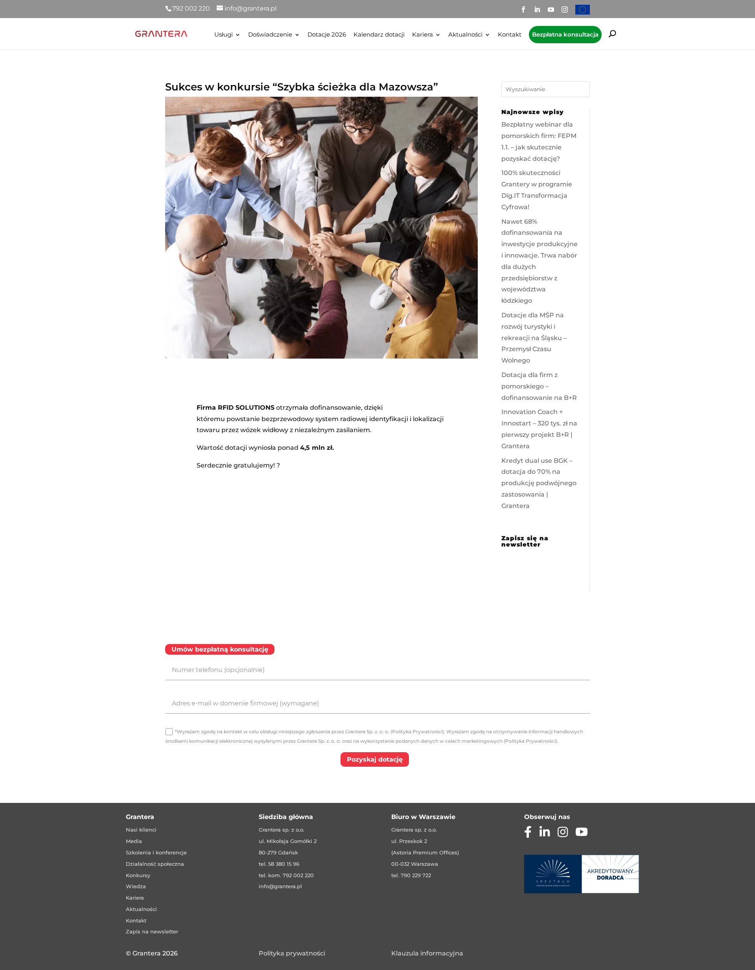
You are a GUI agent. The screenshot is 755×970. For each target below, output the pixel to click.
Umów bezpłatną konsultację (219, 649)
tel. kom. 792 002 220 (286, 875)
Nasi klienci (141, 829)
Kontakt (509, 35)
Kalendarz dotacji (379, 35)
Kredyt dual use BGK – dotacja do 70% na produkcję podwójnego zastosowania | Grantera (538, 483)
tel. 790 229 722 (411, 875)
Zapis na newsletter (152, 931)
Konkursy (138, 875)
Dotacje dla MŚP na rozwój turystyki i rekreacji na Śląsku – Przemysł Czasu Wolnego (534, 337)
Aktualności (465, 35)
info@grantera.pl (280, 886)
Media (134, 841)
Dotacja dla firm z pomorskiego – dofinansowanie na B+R (539, 386)
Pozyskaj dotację (375, 759)
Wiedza (136, 886)
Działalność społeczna (155, 864)
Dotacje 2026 (327, 35)
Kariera (422, 35)
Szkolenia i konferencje (156, 852)
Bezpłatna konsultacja (565, 34)
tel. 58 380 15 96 (279, 864)
